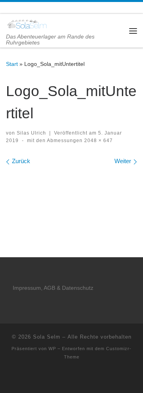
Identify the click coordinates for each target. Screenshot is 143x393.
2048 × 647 (98, 140)
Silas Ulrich (31, 133)
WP (52, 348)
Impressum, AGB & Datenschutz (53, 288)
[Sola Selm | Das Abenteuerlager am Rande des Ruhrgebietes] (27, 24)
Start (12, 64)
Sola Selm (46, 337)
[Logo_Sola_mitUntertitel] (71, 192)
